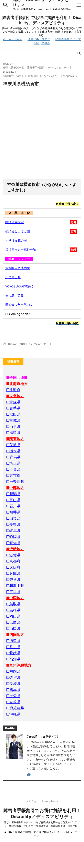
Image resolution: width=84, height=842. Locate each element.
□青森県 (13, 402)
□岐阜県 (13, 530)
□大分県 (13, 696)
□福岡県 (13, 671)
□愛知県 (13, 543)
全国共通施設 (42, 43)
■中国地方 (15, 598)
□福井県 (13, 512)
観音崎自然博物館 (17, 268)
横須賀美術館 (14, 222)
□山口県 (13, 628)
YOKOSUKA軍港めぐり (21, 286)
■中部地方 (15, 488)
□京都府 (13, 561)
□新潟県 (13, 494)
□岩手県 (13, 408)
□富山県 (13, 500)
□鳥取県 (13, 604)
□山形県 (13, 426)
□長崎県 (13, 683)
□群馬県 (13, 457)
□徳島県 (13, 641)
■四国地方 (15, 634)
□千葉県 (13, 469)
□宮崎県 (13, 702)
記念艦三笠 (13, 277)
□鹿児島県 (15, 708)
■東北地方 (15, 396)
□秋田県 (13, 414)
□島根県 (13, 610)
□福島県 (13, 432)
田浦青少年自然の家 (19, 305)
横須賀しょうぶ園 (17, 231)
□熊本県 (13, 690)
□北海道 (13, 390)
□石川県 (13, 506)
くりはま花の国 (16, 240)
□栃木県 (13, 451)
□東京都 (13, 475)
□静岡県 (13, 537)
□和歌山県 (15, 586)
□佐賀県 (13, 677)
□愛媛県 (13, 653)
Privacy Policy (49, 801)
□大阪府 (13, 567)
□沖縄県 (13, 714)
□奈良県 (13, 579)
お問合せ (31, 801)
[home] (29, 775)
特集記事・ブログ (39, 39)
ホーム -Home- (12, 39)
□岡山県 (13, 616)
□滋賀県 (13, 555)
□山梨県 (13, 518)
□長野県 (13, 524)
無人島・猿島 (14, 295)
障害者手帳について (68, 39)
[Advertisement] (42, 133)
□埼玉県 (13, 463)
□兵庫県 (13, 573)
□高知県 (13, 659)
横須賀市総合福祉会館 (20, 250)
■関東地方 (15, 439)
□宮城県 (13, 420)
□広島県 (13, 622)
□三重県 (13, 592)
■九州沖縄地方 (18, 665)
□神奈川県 (15, 481)
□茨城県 (13, 445)
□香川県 (13, 647)
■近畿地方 (15, 549)
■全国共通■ (16, 377)
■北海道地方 (17, 384)
